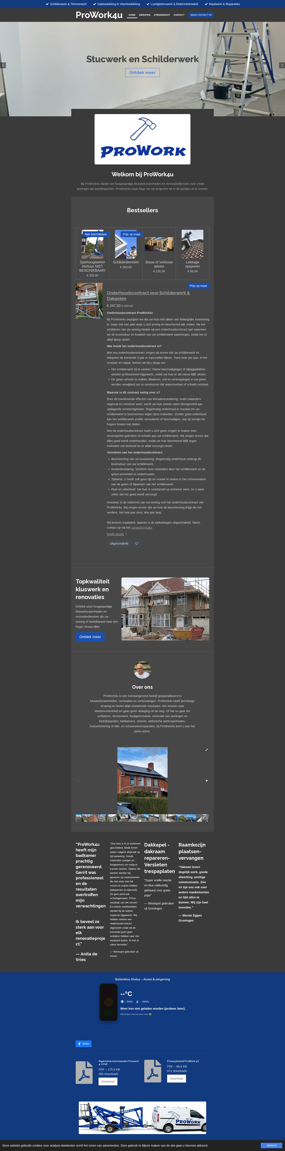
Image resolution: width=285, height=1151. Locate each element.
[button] (206, 749)
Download (108, 1081)
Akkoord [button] (271, 1145)
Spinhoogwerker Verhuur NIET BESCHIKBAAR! (92, 266)
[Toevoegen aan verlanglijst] (137, 544)
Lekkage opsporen (192, 264)
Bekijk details (115, 534)
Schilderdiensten (126, 262)
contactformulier (141, 527)
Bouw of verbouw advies (159, 264)
